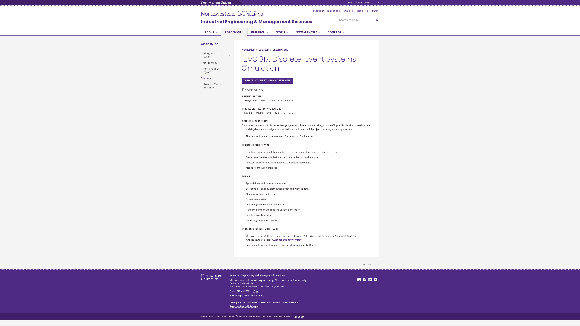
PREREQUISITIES (251, 109)
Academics (233, 32)
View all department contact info (246, 296)
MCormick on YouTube (375, 279)
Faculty (276, 303)
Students (362, 11)
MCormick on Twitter (358, 279)
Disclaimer (299, 316)
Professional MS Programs (210, 71)
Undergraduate (237, 303)
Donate (317, 11)
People (280, 32)
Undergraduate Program (210, 55)
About (209, 32)
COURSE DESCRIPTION (255, 121)
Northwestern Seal (215, 282)
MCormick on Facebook (364, 279)
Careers (348, 11)
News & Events (306, 32)
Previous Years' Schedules (212, 86)
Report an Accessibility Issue (244, 306)
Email (256, 291)
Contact (334, 32)
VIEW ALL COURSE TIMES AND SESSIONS (267, 80)
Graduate (252, 303)
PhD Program (209, 63)
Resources (334, 11)
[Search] (377, 20)
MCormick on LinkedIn (370, 279)
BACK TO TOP (368, 264)
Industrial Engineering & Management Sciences (256, 21)
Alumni (375, 11)
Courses (206, 78)
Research (258, 32)
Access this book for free (288, 240)
